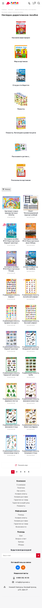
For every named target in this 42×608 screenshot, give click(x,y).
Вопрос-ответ (21, 539)
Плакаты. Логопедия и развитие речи (21, 133)
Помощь (21, 515)
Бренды (21, 542)
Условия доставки (21, 497)
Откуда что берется (21, 85)
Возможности (21, 527)
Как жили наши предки (21, 38)
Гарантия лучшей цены (21, 503)
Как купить (21, 491)
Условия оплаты (21, 494)
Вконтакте (18, 567)
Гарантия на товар (21, 500)
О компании (21, 485)
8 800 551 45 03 (22, 578)
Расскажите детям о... (21, 156)
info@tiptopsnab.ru (23, 582)
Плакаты (21, 109)
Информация (21, 511)
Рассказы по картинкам (21, 180)
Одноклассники (23, 567)
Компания (21, 481)
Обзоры (21, 545)
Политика (21, 488)
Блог (21, 536)
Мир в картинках (21, 61)
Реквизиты (21, 506)
